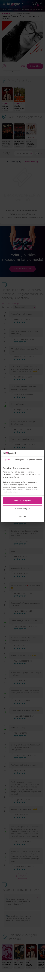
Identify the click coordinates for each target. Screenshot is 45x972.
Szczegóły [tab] (19, 460)
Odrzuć (22, 516)
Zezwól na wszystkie (22, 501)
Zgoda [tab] (7, 460)
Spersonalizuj (21, 509)
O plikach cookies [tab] (34, 460)
